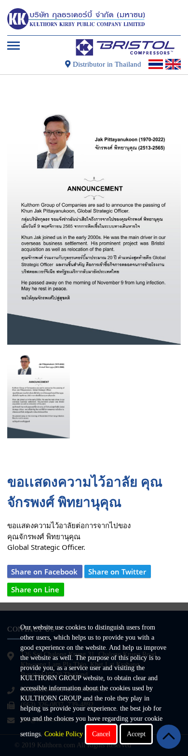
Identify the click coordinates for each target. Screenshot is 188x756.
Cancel (101, 734)
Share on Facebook (44, 571)
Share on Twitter (117, 571)
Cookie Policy (63, 734)
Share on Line (35, 589)
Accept (136, 734)
